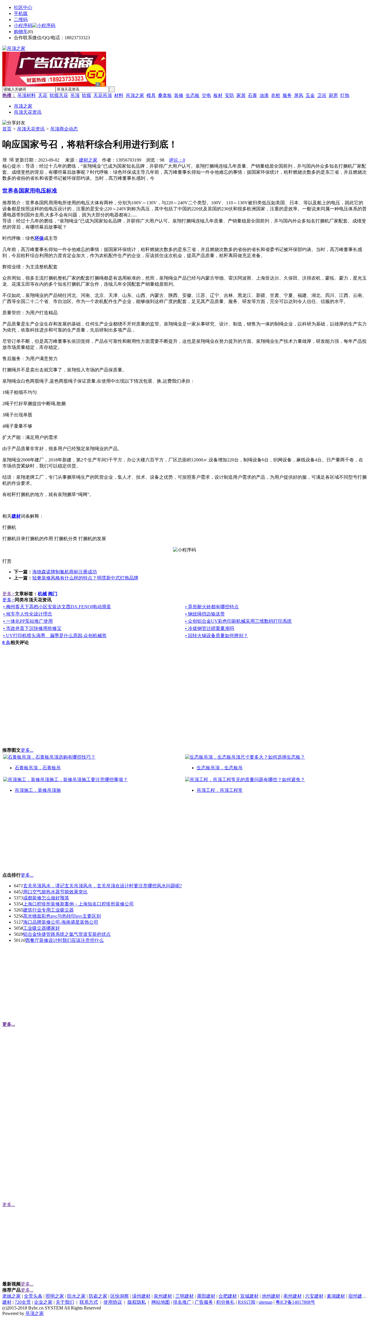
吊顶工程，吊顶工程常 (220, 790)
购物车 (21, 31)
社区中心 (23, 7)
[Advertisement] (45, 835)
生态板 (192, 95)
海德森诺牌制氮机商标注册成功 (64, 571)
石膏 (252, 95)
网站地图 (160, 1302)
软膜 (86, 95)
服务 (287, 95)
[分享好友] (13, 123)
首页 (7, 128)
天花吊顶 (102, 95)
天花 (42, 95)
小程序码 (23, 25)
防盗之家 (98, 1296)
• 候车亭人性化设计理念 (27, 613)
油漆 (264, 95)
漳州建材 (141, 1296)
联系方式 (89, 1302)
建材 (7, 1302)
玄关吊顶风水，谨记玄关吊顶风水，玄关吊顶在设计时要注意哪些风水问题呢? (102, 885)
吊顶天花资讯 (31, 128)
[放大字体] (4, 159)
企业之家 (43, 1302)
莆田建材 (206, 1296)
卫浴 (321, 95)
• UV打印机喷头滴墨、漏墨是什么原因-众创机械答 (55, 635)
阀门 (52, 593)
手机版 (21, 13)
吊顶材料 (26, 95)
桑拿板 (165, 95)
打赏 (7, 561)
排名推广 (182, 1302)
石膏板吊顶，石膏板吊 (38, 767)
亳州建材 (292, 1296)
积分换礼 (225, 1302)
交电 (206, 95)
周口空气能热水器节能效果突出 (55, 891)
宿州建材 (357, 1296)
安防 (229, 95)
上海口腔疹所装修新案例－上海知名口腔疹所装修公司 (78, 903)
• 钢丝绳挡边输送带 (205, 613)
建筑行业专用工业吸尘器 (48, 910)
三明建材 (184, 1296)
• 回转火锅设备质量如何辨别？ (216, 635)
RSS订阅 (246, 1302)
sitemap (265, 1302)
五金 (310, 95)
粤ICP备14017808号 (295, 1302)
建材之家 (88, 160)
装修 (178, 95)
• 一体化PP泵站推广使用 (28, 621)
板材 (218, 95)
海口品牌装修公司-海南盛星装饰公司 (60, 922)
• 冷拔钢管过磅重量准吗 (209, 628)
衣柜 (275, 95)
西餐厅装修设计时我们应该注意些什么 (64, 940)
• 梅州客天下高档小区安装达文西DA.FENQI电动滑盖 (57, 606)
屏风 (298, 95)
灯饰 (344, 95)
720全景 (23, 1302)
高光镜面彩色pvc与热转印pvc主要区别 (62, 916)
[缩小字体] (11, 159)
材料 (118, 95)
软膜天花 (59, 95)
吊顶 (75, 95)
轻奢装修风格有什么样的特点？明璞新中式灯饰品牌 (85, 577)
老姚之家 (11, 1296)
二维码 (21, 19)
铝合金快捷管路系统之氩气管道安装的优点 (67, 934)
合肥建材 (228, 1296)
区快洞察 (119, 1296)
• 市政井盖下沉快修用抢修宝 (32, 628)
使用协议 (112, 1302)
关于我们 (65, 1302)
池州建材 (271, 1296)
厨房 (333, 95)
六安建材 (314, 1296)
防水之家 (76, 1296)
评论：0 (177, 160)
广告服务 (204, 1302)
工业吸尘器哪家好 (41, 928)
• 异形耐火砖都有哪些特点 (212, 606)
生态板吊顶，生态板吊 (220, 767)
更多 (8, 593)
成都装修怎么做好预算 (46, 897)
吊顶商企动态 (64, 128)
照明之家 (55, 1296)
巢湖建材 (336, 1296)
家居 (241, 95)
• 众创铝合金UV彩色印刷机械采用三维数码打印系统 (238, 621)
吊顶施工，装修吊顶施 (38, 790)
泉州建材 (163, 1296)
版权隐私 (136, 1302)
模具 (151, 95)
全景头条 (33, 1296)
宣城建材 (249, 1296)
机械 (42, 593)
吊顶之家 (135, 95)
